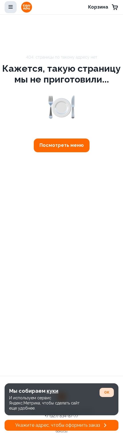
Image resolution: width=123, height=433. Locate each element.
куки (52, 391)
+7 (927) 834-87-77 (61, 416)
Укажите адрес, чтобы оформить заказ (57, 425)
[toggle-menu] (11, 7)
